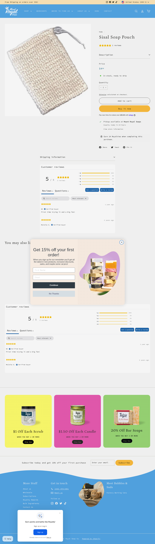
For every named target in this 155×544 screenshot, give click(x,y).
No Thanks (54, 294)
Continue (54, 285)
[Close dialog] (122, 242)
